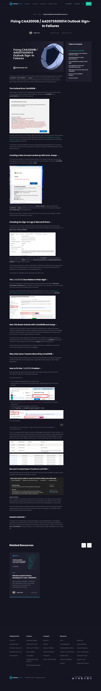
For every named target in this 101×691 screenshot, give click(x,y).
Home (34, 14)
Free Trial (12, 640)
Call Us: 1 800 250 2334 (49, 659)
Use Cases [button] (35, 4)
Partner (55, 4)
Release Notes (64, 655)
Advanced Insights (31, 640)
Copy (62, 424)
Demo (88, 3)
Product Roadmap (82, 648)
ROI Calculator (13, 655)
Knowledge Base (65, 644)
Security (62, 663)
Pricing (50, 4)
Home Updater (30, 652)
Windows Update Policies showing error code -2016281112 (24, 577)
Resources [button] (43, 4)
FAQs (61, 640)
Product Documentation (67, 652)
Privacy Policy (78, 677)
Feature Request (82, 644)
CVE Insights (29, 655)
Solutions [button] (27, 4)
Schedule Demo (14, 644)
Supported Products (83, 663)
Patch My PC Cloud (31, 644)
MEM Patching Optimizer (33, 665)
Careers (45, 644)
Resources (80, 640)
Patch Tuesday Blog (82, 652)
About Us (45, 640)
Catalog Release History (67, 648)
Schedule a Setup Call (15, 648)
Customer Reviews (48, 652)
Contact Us (46, 655)
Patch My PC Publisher (32, 648)
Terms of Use (88, 677)
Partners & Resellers (66, 659)
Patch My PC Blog (82, 655)
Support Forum (81, 659)
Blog (40, 14)
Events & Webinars (48, 648)
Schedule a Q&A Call (15, 652)
